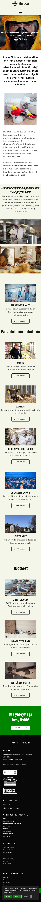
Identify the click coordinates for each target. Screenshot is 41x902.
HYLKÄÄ (16, 896)
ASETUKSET (26, 896)
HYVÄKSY (8, 896)
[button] (20, 12)
